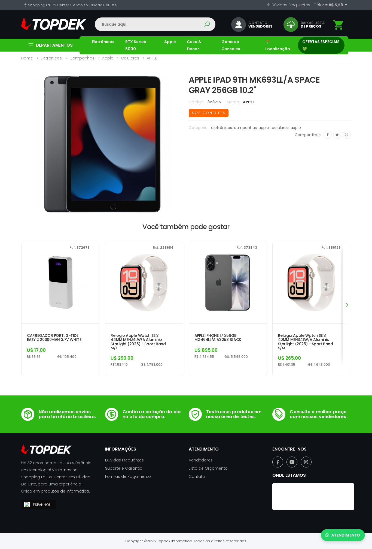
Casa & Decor (194, 45)
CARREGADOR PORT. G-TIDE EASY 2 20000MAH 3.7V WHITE (54, 338)
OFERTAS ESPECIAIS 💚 (321, 45)
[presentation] (347, 304)
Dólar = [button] (329, 5)
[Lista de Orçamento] (338, 25)
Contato (197, 476)
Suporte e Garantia (123, 468)
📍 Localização (277, 45)
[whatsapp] (347, 135)
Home (27, 58)
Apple (170, 41)
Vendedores (201, 460)
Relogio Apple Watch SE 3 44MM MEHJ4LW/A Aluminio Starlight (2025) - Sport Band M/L (138, 342)
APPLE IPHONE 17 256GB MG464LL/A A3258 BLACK (217, 338)
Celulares (130, 58)
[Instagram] (306, 462)
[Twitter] (337, 135)
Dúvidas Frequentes (290, 5)
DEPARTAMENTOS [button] (54, 45)
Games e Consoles (230, 45)
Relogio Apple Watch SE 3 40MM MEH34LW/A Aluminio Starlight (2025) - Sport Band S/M (305, 342)
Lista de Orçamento (208, 468)
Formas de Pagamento (128, 476)
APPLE (152, 58)
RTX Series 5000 (135, 45)
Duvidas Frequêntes (124, 460)
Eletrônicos (103, 41)
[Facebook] (328, 135)
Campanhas (81, 58)
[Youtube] (291, 462)
